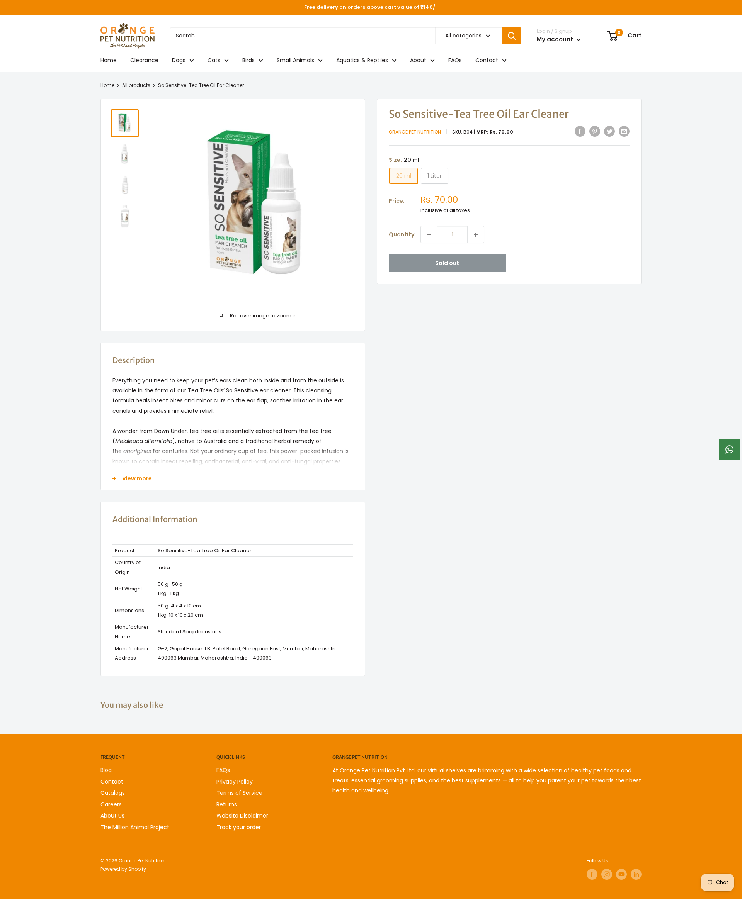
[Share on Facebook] (580, 131)
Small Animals (295, 60)
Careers (111, 804)
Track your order (238, 827)
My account (556, 39)
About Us (112, 815)
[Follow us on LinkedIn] (636, 874)
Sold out (447, 263)
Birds (248, 60)
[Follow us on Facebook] (592, 874)
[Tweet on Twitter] (609, 131)
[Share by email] (624, 131)
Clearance (144, 60)
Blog (106, 770)
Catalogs (112, 793)
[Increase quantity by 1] (476, 235)
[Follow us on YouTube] (621, 874)
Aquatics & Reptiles (362, 60)
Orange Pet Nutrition (415, 132)
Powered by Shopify (123, 869)
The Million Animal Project (134, 827)
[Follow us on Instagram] (606, 874)
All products (136, 85)
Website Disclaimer (242, 815)
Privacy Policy (234, 781)
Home (108, 60)
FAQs (455, 60)
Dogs (179, 60)
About (418, 60)
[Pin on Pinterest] (594, 131)
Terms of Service (239, 793)
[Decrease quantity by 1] (429, 235)
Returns (226, 804)
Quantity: (402, 235)
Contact (486, 60)
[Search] (511, 35)
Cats (214, 60)
